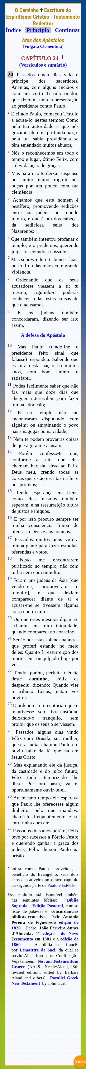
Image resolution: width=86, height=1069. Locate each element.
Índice (13, 30)
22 (10, 671)
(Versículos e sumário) (43, 65)
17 (10, 537)
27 (10, 829)
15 (10, 490)
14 (10, 451)
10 (10, 345)
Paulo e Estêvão (61, 885)
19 (10, 578)
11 (9, 384)
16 (10, 517)
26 (10, 796)
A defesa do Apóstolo (43, 335)
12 (10, 411)
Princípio (38, 30)
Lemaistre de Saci (37, 950)
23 (10, 703)
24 (10, 730)
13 (10, 437)
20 (10, 617)
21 (10, 638)
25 (10, 763)
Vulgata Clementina (43, 46)
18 (10, 558)
